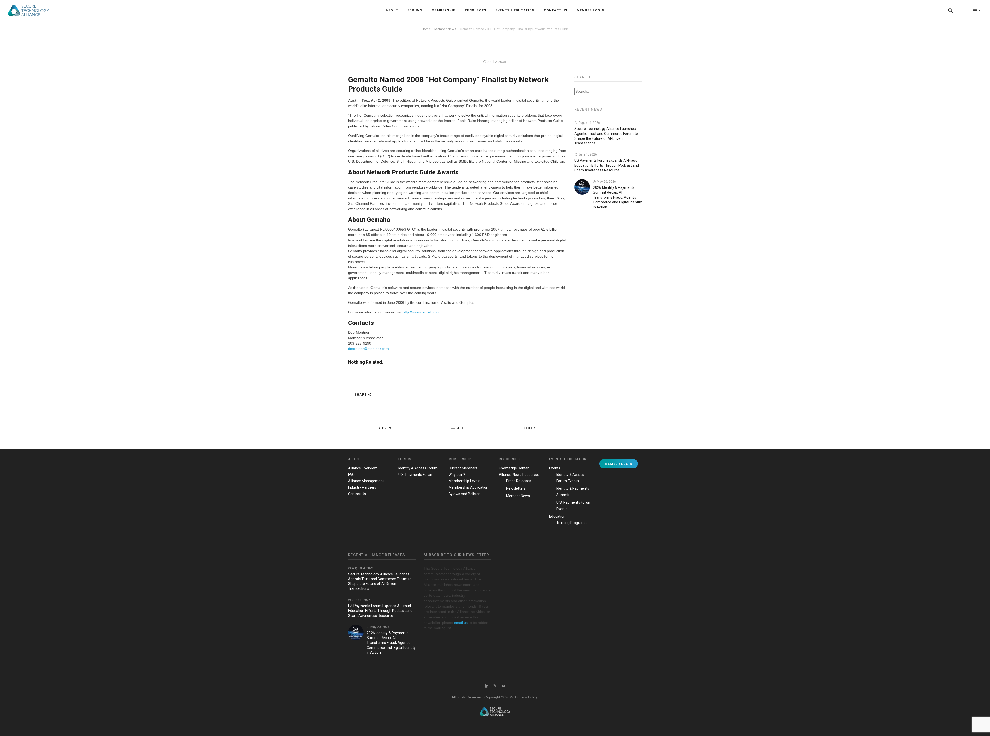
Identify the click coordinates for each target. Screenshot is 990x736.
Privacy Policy (526, 697)
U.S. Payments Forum (415, 474)
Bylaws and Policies (464, 494)
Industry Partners (362, 487)
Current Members (463, 468)
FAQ (351, 474)
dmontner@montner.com (368, 349)
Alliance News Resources (519, 474)
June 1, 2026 (587, 154)
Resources (475, 10)
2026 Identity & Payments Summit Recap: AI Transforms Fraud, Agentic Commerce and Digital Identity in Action (617, 197)
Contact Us (555, 10)
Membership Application (468, 487)
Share (361, 394)
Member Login (590, 10)
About (392, 10)
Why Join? (457, 474)
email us (461, 622)
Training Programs (571, 523)
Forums (414, 10)
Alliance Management (366, 481)
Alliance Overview (362, 468)
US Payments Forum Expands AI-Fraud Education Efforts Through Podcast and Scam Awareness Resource (606, 165)
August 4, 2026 (589, 123)
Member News (518, 496)
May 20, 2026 (606, 181)
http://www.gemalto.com (422, 312)
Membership (444, 10)
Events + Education (515, 10)
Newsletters (516, 488)
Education (557, 516)
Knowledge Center (514, 468)
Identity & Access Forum (418, 468)
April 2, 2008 (496, 62)
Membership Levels (464, 481)
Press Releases (518, 481)
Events (554, 468)
